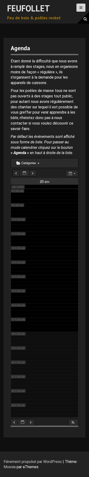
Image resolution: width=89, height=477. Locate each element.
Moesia (10, 467)
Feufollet (28, 8)
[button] (73, 422)
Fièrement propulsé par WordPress (33, 461)
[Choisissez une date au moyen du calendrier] (24, 173)
